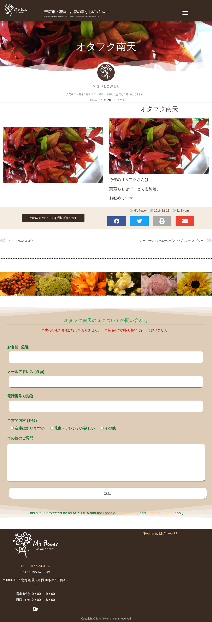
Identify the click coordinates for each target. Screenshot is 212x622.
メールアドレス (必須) (25, 372)
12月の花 (119, 100)
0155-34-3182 (40, 566)
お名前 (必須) (18, 347)
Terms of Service (159, 513)
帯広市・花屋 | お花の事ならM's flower (76, 12)
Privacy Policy (127, 513)
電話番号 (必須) (20, 396)
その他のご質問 (20, 438)
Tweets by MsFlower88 (160, 534)
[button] (185, 13)
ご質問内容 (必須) (22, 421)
